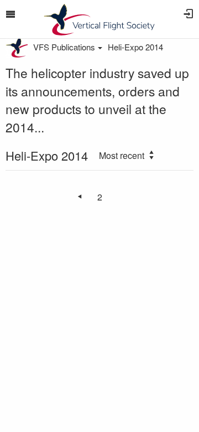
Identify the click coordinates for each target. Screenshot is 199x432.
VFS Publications (64, 47)
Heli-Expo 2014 (135, 47)
